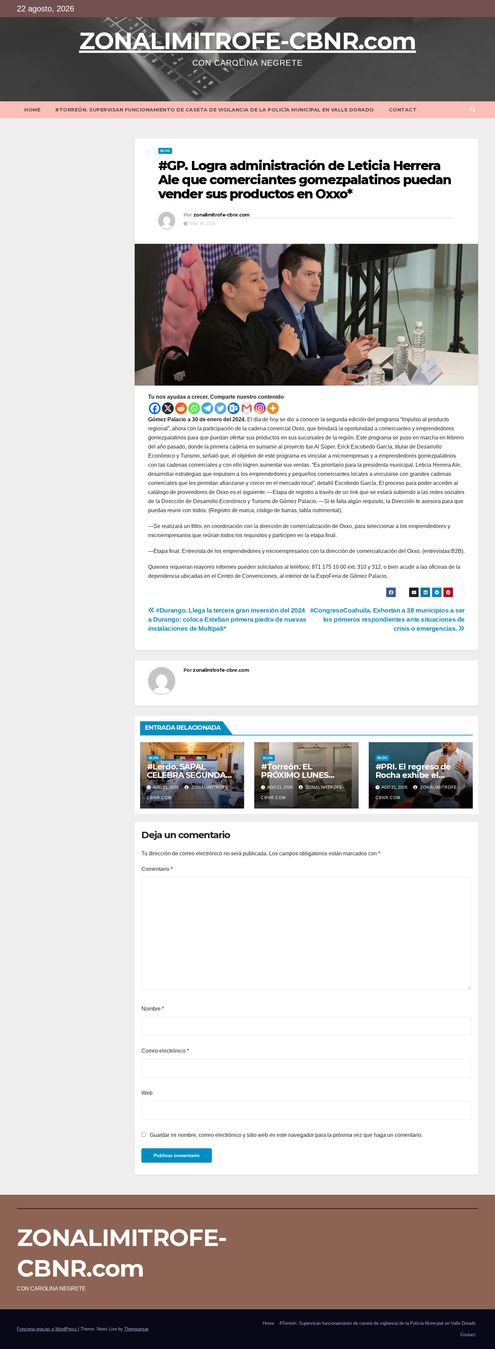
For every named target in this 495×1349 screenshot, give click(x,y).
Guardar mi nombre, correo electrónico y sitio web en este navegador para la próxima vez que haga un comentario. (286, 1135)
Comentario (157, 869)
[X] (168, 408)
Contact (403, 110)
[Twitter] (220, 408)
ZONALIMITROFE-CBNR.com (247, 40)
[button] (472, 109)
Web (147, 1093)
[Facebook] (155, 408)
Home (32, 110)
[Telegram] (207, 408)
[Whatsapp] (194, 408)
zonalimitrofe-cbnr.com (221, 215)
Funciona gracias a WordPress (47, 1328)
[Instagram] (260, 408)
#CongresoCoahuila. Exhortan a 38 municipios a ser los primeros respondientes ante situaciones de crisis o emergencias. (387, 619)
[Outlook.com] (233, 408)
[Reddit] (181, 408)
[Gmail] (247, 408)
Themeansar (136, 1328)
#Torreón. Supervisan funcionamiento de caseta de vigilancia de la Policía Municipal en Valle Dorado (214, 110)
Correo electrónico (165, 1051)
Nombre (152, 1009)
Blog (165, 151)
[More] (273, 408)
